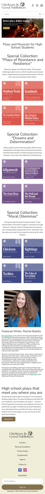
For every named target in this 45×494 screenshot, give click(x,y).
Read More (8, 419)
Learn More (7, 98)
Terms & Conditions (22, 447)
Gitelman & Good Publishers (28, 491)
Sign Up (22, 487)
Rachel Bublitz (7, 335)
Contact (22, 443)
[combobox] (19, 14)
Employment (22, 455)
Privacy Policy (22, 451)
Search (22, 459)
